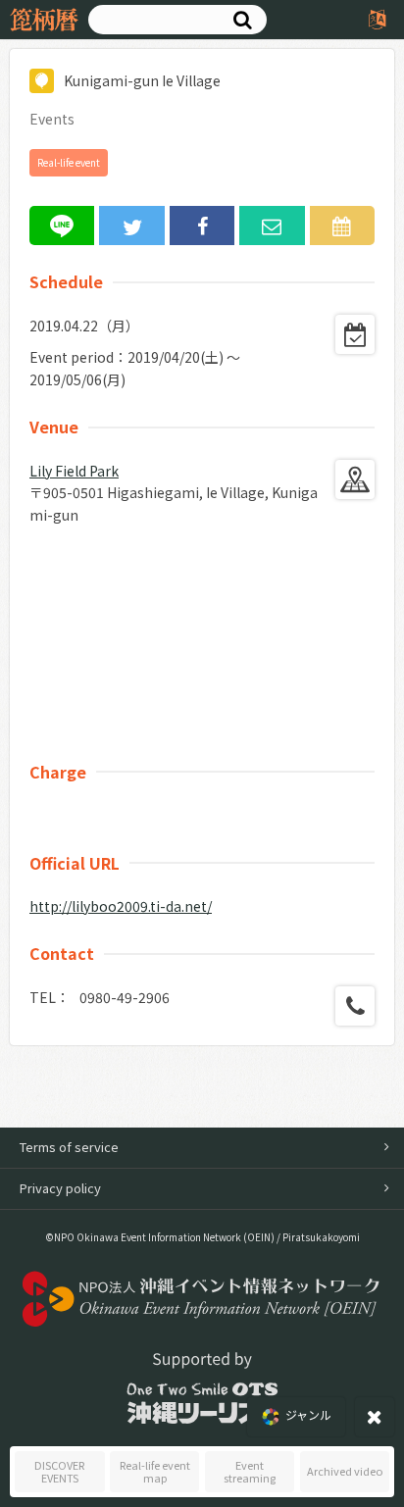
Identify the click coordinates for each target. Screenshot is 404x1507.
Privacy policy (60, 1188)
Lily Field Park (74, 470)
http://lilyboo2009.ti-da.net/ (120, 906)
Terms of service (69, 1146)
